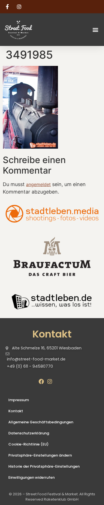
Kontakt (15, 411)
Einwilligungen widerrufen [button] (31, 477)
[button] (95, 29)
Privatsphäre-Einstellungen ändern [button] (40, 455)
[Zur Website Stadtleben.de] (52, 301)
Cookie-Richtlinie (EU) (28, 444)
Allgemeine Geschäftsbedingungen (40, 422)
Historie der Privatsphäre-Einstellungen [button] (44, 466)
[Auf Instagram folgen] (20, 6)
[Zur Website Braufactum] (52, 256)
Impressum (18, 400)
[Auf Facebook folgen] (8, 6)
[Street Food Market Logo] (28, 29)
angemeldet (38, 184)
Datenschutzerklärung (28, 433)
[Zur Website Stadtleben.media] (52, 214)
